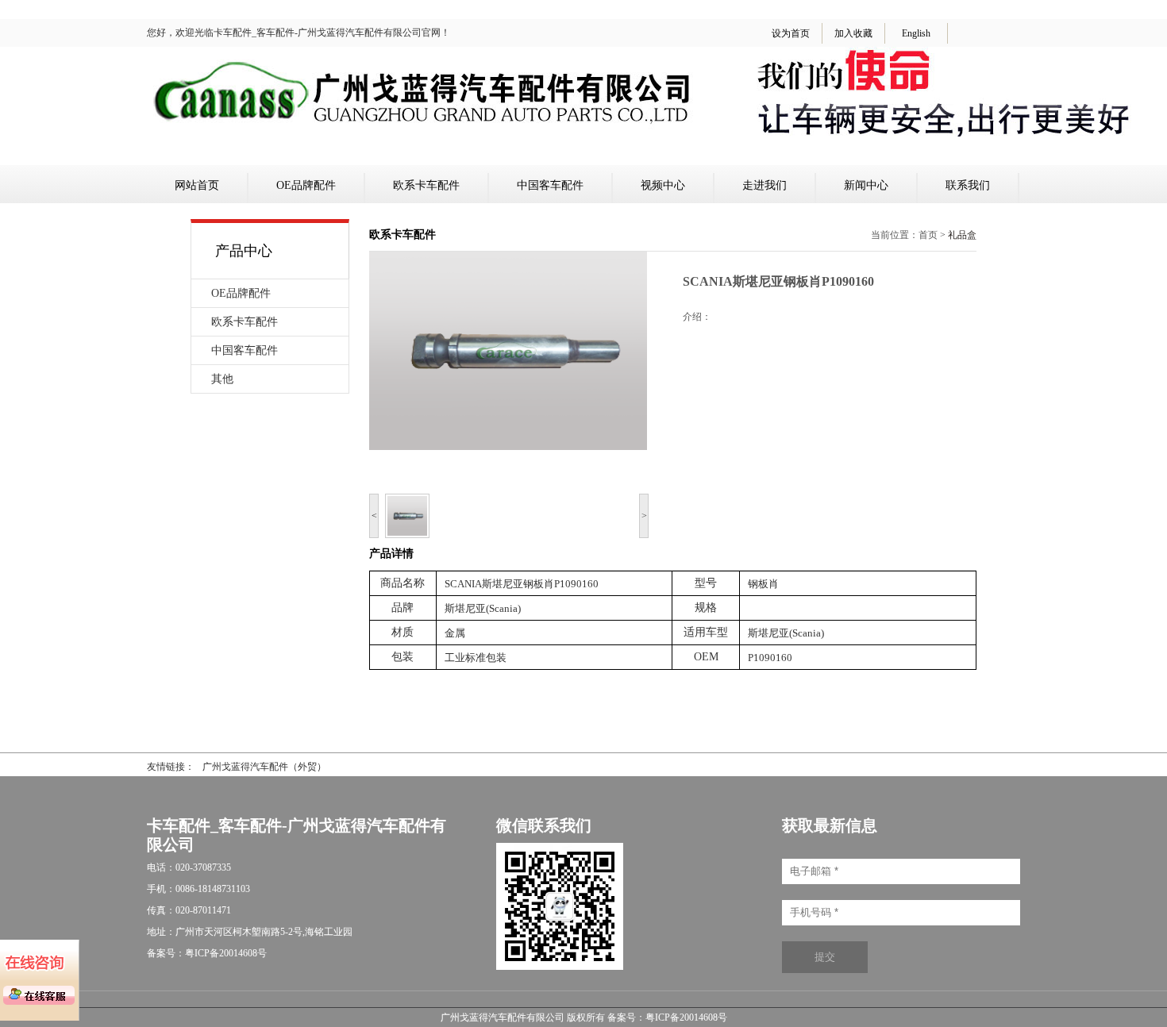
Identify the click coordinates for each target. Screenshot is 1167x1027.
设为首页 (791, 33)
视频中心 (663, 185)
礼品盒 (962, 234)
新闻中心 (866, 185)
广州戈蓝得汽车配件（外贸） (264, 766)
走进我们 (764, 185)
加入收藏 (853, 33)
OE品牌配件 (306, 185)
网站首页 (197, 185)
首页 (928, 234)
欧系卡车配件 (426, 185)
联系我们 (968, 185)
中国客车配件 (550, 185)
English (916, 33)
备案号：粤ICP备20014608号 (667, 1017)
